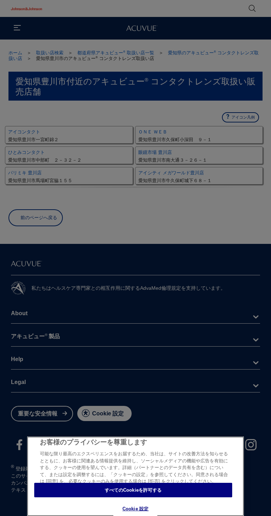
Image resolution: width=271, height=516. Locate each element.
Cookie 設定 (135, 508)
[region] (135, 476)
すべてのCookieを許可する (133, 490)
